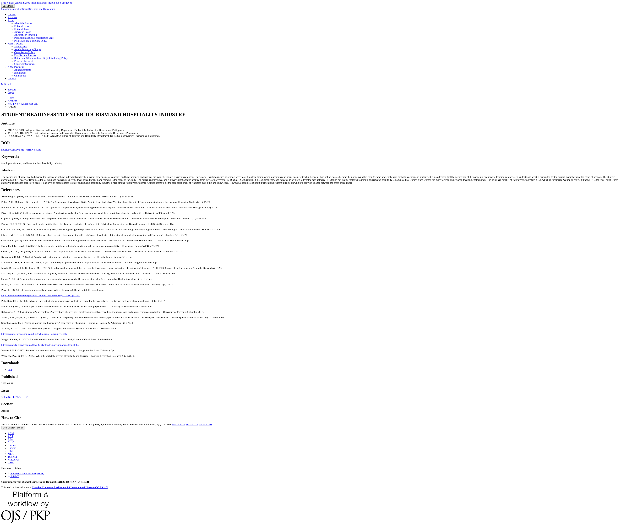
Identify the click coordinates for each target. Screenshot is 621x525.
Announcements (16, 66)
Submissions (20, 46)
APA (10, 439)
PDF (10, 369)
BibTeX (14, 476)
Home (11, 98)
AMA (11, 462)
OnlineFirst (20, 75)
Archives (12, 17)
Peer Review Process (25, 55)
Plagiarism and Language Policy (30, 40)
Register (12, 89)
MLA (11, 453)
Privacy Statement (23, 61)
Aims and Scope (22, 32)
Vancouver (13, 459)
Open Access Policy (24, 52)
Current (12, 14)
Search (7, 84)
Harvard (12, 448)
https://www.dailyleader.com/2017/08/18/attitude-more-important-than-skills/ (40, 345)
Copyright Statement (24, 64)
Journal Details (15, 43)
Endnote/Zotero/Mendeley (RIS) (27, 473)
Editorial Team (21, 29)
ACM (11, 433)
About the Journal (23, 23)
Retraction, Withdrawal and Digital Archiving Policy (41, 58)
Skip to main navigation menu (38, 2)
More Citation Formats (13, 428)
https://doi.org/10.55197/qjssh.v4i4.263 (21, 149)
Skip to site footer (63, 2)
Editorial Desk (21, 26)
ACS (10, 436)
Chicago (12, 445)
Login (11, 92)
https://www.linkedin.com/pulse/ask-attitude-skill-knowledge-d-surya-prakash (40, 295)
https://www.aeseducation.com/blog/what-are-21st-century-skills (34, 334)
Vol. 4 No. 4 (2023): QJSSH (23, 103)
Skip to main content (11, 2)
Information (20, 72)
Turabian (12, 456)
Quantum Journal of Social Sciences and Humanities (28, 9)
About (11, 20)
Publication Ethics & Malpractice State (34, 37)
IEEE (10, 450)
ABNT (11, 442)
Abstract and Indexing (25, 34)
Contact (12, 78)
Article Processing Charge (27, 49)
